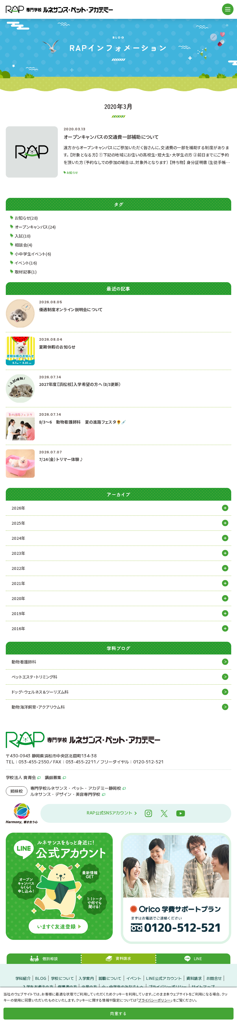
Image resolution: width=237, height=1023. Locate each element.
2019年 (18, 613)
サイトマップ (203, 986)
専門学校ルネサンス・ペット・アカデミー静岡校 (75, 788)
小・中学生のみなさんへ (123, 986)
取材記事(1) (26, 272)
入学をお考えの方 (38, 986)
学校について (62, 978)
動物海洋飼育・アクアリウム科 (38, 707)
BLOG (40, 978)
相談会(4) (24, 245)
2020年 (18, 598)
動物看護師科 (24, 662)
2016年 (18, 628)
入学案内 (86, 978)
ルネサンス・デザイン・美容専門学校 (65, 794)
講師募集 (53, 777)
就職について (110, 978)
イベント (134, 978)
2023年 (18, 553)
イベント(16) (26, 263)
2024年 (18, 538)
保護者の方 (67, 986)
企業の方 (89, 986)
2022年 (18, 568)
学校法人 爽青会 (21, 777)
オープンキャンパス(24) (35, 227)
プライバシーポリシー (168, 986)
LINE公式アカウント (164, 978)
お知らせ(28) (26, 218)
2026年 (18, 508)
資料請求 (194, 978)
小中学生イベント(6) (33, 254)
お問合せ (214, 978)
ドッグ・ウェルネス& (40, 692)
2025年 (18, 523)
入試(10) (23, 236)
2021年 (18, 583)
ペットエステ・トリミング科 (35, 677)
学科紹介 (23, 978)
